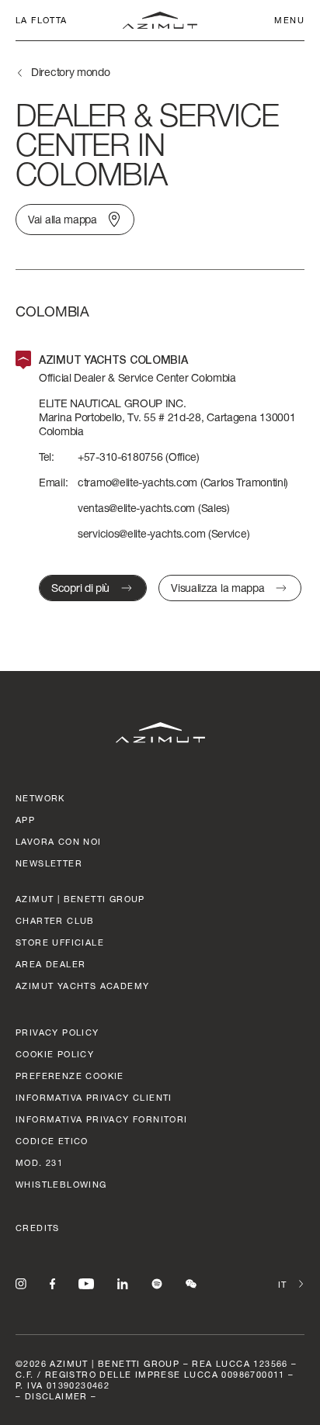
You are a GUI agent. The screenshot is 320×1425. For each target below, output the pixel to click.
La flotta (42, 20)
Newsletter (49, 863)
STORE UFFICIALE (60, 942)
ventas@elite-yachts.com (136, 507)
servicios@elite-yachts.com (141, 533)
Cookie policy (55, 1054)
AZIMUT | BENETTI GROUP (80, 899)
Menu (289, 20)
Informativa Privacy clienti (94, 1097)
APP (25, 820)
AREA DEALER (50, 964)
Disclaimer (56, 1396)
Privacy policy (57, 1032)
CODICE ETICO (52, 1141)
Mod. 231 (39, 1162)
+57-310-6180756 (120, 456)
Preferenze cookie (70, 1075)
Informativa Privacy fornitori (102, 1119)
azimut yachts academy (82, 986)
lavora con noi (59, 841)
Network (40, 798)
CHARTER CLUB (55, 920)
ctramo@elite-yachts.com (137, 482)
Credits (38, 1228)
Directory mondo (70, 71)
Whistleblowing (61, 1184)
